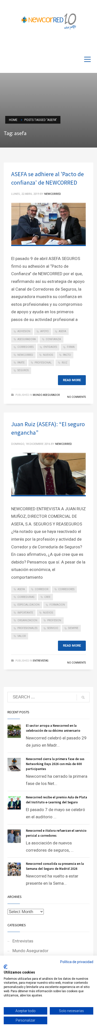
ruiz (64, 362)
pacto (67, 355)
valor (21, 636)
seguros (23, 370)
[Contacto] (89, 43)
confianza (53, 339)
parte (21, 362)
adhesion (23, 331)
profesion (54, 620)
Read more (72, 380)
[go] (83, 697)
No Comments (76, 397)
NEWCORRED (52, 194)
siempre (73, 628)
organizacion (27, 620)
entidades (50, 347)
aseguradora (26, 339)
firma (71, 347)
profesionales (27, 628)
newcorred (25, 355)
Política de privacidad (76, 962)
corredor (41, 589)
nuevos (48, 355)
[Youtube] (82, 43)
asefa (62, 331)
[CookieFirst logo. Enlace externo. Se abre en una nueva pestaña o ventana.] (5, 967)
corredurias (25, 597)
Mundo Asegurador (46, 395)
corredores (25, 347)
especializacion (28, 604)
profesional (43, 362)
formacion (57, 604)
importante (25, 612)
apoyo (44, 331)
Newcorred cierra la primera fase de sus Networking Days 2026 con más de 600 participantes (55, 764)
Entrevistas (40, 660)
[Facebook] (74, 43)
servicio (52, 628)
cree (47, 597)
